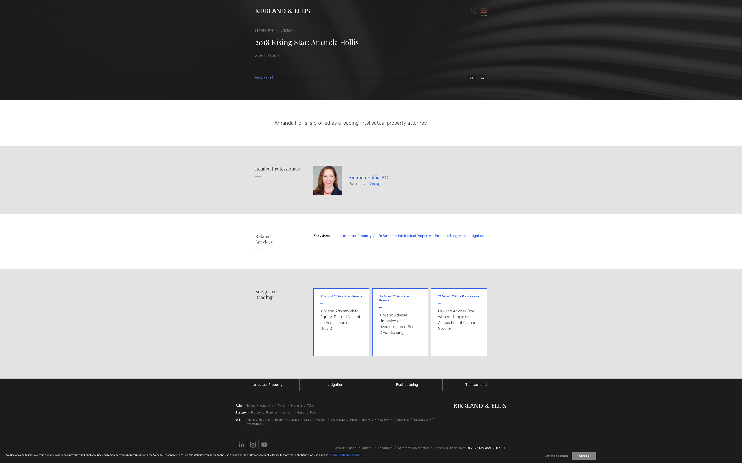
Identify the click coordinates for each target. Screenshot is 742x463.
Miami (353, 419)
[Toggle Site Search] (473, 11)
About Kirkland (346, 448)
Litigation (335, 385)
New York (383, 419)
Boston (279, 419)
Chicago (375, 183)
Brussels (256, 412)
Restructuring (407, 385)
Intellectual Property (355, 236)
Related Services (264, 239)
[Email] (471, 78)
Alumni (367, 448)
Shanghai (296, 405)
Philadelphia (401, 419)
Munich (301, 412)
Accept (584, 455)
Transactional (476, 385)
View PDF (262, 78)
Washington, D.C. (257, 424)
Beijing (251, 405)
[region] (371, 456)
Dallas (307, 419)
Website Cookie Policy (345, 455)
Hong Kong (266, 405)
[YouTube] (264, 444)
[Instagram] (253, 444)
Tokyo (311, 405)
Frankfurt (272, 412)
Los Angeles (338, 419)
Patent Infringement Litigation (459, 236)
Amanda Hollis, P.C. (369, 177)
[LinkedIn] (482, 78)
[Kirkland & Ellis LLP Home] (480, 407)
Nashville (367, 419)
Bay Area (265, 419)
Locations (385, 448)
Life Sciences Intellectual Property (403, 236)
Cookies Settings (556, 455)
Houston (321, 419)
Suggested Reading (266, 294)
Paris (313, 412)
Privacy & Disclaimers (449, 448)
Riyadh (282, 405)
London (287, 412)
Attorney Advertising (413, 448)
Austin (251, 419)
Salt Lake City (422, 419)
